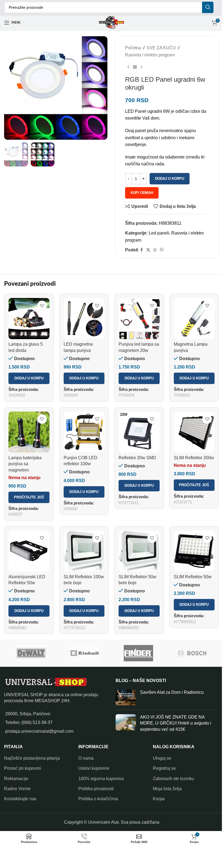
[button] (28, 378)
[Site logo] (111, 22)
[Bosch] (192, 653)
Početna (133, 47)
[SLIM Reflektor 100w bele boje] (84, 551)
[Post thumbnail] (126, 697)
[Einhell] (85, 653)
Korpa (159, 798)
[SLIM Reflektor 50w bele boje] (139, 551)
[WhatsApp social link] (155, 250)
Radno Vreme (17, 788)
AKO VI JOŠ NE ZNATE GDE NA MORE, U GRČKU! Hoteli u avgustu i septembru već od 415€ (175, 723)
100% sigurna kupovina (101, 778)
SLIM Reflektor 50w (193, 576)
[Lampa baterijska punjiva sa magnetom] (28, 432)
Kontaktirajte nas (20, 798)
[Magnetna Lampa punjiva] (194, 318)
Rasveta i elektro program (150, 55)
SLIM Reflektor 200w (194, 457)
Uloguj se (162, 758)
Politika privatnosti (96, 788)
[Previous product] (128, 67)
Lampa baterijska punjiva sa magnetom (25, 463)
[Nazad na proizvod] (135, 67)
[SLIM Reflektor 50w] (194, 551)
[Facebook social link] (141, 250)
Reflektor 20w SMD (137, 457)
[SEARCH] (207, 7)
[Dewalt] (31, 653)
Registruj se (164, 768)
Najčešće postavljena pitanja (32, 758)
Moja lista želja (167, 788)
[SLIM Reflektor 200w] (194, 432)
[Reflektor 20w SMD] (139, 432)
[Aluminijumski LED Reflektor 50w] (28, 551)
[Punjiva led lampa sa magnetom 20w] (139, 318)
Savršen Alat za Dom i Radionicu (172, 692)
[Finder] (138, 653)
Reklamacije (16, 778)
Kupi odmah (142, 193)
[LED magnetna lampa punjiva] (84, 318)
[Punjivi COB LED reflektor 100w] (84, 432)
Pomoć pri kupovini (22, 768)
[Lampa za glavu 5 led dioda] (28, 318)
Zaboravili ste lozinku (173, 778)
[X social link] (148, 250)
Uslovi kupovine (93, 768)
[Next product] (141, 67)
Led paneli (159, 233)
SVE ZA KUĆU (161, 47)
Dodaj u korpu (169, 178)
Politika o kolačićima (98, 798)
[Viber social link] (161, 250)
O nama (86, 758)
